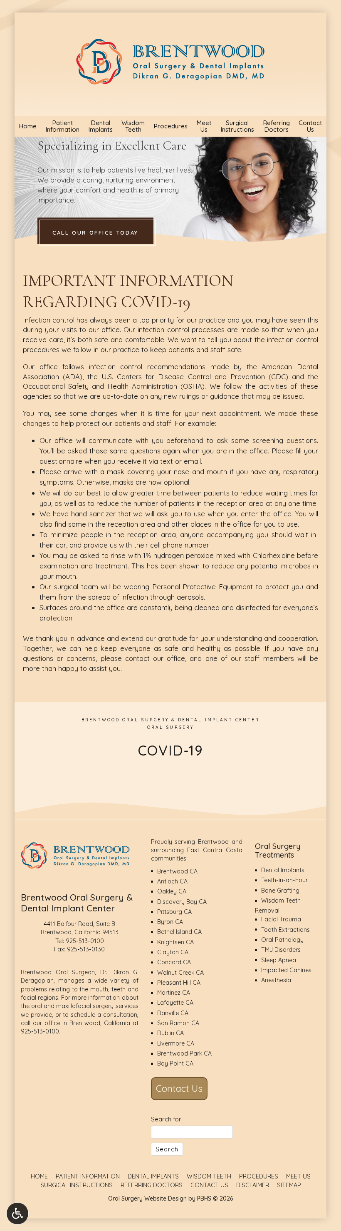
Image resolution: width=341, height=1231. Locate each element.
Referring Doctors (152, 1185)
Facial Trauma (281, 919)
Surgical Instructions (76, 1185)
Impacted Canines (286, 970)
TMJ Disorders (281, 949)
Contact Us (179, 1088)
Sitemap (289, 1185)
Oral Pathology (282, 939)
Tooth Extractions (285, 929)
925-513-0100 (85, 941)
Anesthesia (276, 980)
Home (28, 126)
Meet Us (298, 1176)
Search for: (167, 1119)
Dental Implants (282, 870)
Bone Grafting (280, 890)
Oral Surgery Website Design (147, 1198)
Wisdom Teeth (209, 1176)
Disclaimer (252, 1185)
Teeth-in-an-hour (284, 880)
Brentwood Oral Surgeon (58, 972)
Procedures (170, 126)
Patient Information (88, 1176)
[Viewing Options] (17, 1213)
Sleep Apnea (278, 960)
